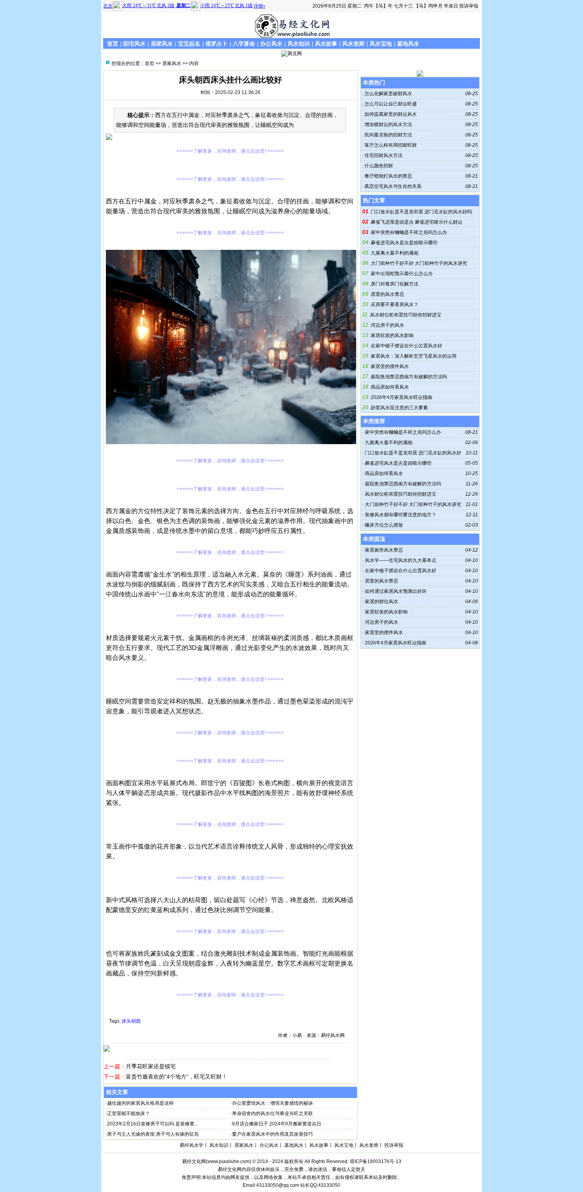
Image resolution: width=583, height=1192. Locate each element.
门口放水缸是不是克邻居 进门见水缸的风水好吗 (421, 212)
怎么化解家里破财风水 (387, 93)
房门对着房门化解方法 (394, 284)
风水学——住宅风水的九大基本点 (400, 560)
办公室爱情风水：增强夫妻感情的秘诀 (272, 1103)
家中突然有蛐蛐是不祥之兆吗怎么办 (409, 232)
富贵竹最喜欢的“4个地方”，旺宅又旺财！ (176, 1076)
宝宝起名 (189, 43)
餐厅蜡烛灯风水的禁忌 (387, 176)
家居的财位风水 (381, 601)
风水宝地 (381, 43)
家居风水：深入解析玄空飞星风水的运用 (413, 356)
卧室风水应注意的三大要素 (399, 407)
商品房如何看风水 (390, 387)
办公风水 (271, 43)
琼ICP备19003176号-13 (375, 1161)
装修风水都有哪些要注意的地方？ (400, 514)
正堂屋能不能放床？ (128, 1113)
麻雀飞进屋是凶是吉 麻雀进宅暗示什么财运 (416, 222)
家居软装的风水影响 (392, 335)
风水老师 (353, 43)
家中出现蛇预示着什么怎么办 (402, 273)
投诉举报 (468, 6)
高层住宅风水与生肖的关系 (392, 186)
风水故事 (326, 43)
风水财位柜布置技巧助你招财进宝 (405, 315)
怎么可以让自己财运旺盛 (390, 104)
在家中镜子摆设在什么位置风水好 (406, 346)
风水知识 (299, 43)
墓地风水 (408, 43)
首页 (112, 43)
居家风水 (162, 43)
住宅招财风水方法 (383, 155)
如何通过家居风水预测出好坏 (396, 591)
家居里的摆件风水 (390, 366)
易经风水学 (191, 1145)
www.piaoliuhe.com (228, 1161)
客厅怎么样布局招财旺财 (390, 145)
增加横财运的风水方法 (387, 124)
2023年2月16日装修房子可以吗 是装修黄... (152, 1124)
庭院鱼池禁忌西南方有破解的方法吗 (409, 376)
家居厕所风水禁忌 (384, 550)
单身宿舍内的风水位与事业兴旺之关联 (272, 1113)
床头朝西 (131, 1021)
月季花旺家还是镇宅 (151, 1066)
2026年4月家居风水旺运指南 (401, 397)
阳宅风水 (134, 43)
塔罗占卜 (216, 43)
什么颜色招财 (378, 166)
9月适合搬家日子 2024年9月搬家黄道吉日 (276, 1124)
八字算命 (244, 43)
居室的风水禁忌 (387, 294)
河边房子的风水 (387, 325)
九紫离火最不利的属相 (394, 253)
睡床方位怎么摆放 (384, 525)
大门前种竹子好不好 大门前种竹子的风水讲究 (419, 263)
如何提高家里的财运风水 (390, 114)
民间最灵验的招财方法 (387, 135)
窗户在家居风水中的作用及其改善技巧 (272, 1134)
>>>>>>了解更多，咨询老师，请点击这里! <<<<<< (230, 151)
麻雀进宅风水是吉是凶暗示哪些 (404, 242)
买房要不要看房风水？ (394, 304)
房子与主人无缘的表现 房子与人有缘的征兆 (153, 1134)
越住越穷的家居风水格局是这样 (140, 1103)
